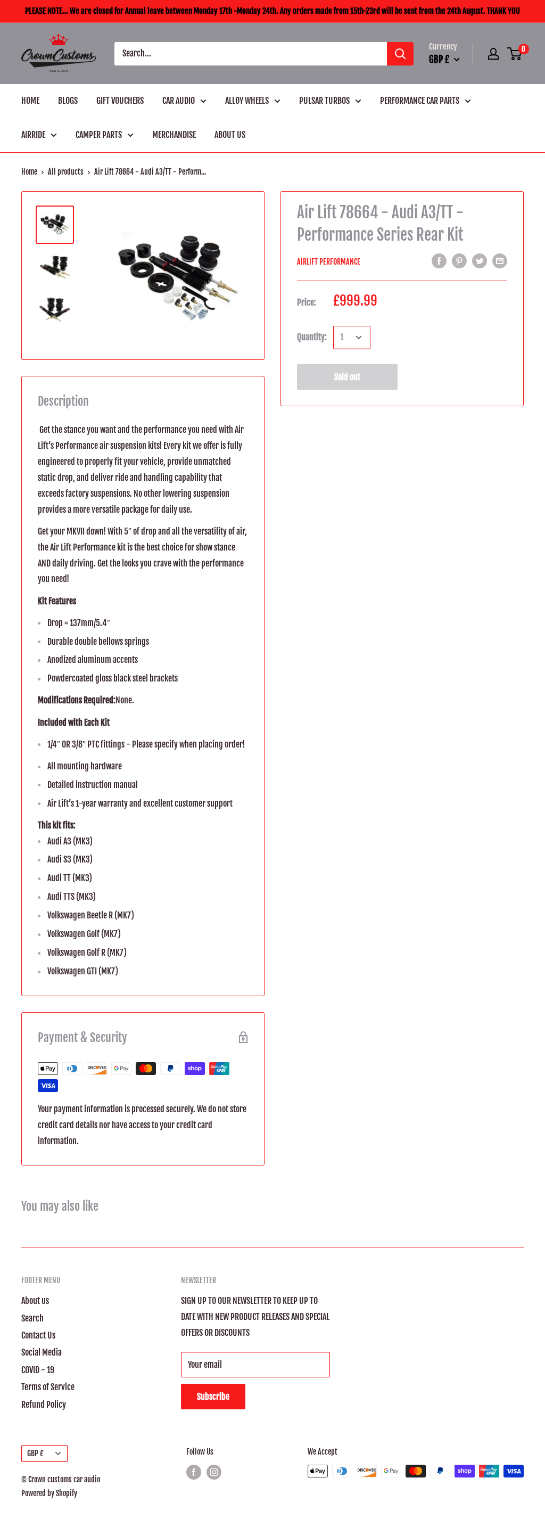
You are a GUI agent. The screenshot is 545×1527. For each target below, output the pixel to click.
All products (66, 171)
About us (35, 1300)
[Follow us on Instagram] (214, 1472)
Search (32, 1318)
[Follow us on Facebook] (193, 1472)
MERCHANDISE (174, 134)
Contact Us (38, 1335)
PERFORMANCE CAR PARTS (419, 100)
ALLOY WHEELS (247, 100)
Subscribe (213, 1396)
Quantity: (312, 337)
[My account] (493, 54)
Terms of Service (48, 1387)
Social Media (41, 1352)
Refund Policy (43, 1404)
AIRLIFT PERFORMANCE (328, 261)
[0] (515, 53)
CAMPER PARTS (99, 134)
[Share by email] (499, 261)
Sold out (347, 377)
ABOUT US (229, 134)
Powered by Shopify (49, 1493)
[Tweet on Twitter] (479, 261)
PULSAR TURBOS (324, 100)
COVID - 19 (37, 1370)
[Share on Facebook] (439, 261)
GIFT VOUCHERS (120, 100)
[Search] (400, 53)
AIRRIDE (33, 134)
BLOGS (68, 100)
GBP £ (35, 1453)
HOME (30, 100)
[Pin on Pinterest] (459, 261)
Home (29, 171)
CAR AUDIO (178, 100)
